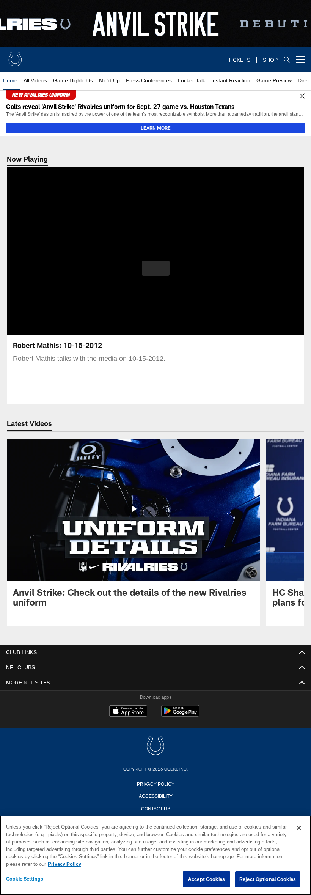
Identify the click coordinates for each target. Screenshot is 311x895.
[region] (155, 855)
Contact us (155, 808)
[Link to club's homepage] (15, 56)
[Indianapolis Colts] (155, 746)
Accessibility (155, 795)
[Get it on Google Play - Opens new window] (180, 714)
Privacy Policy (155, 783)
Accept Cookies (206, 879)
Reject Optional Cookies (267, 879)
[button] (155, 268)
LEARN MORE (156, 128)
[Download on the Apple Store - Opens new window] (128, 711)
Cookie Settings (24, 879)
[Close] (302, 96)
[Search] (287, 60)
